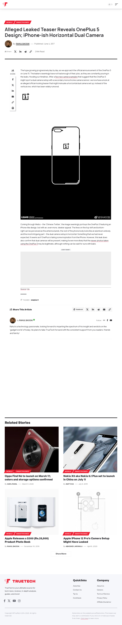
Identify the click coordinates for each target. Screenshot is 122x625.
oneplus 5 (34, 300)
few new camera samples (66, 76)
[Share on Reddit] (25, 51)
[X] (9, 600)
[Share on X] (15, 51)
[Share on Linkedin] (20, 51)
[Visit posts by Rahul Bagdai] (13, 320)
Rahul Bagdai (22, 43)
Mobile (9, 22)
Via (28, 289)
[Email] (13, 96)
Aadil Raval (12, 484)
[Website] (104, 320)
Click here (84, 618)
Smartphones (22, 22)
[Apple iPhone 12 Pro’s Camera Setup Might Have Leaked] (90, 512)
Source (23, 289)
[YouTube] (110, 320)
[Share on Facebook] (13, 79)
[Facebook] (107, 320)
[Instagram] (19, 600)
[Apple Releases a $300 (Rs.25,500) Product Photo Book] (32, 512)
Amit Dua (70, 484)
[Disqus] (61, 373)
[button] (117, 4)
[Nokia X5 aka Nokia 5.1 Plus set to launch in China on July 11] (90, 449)
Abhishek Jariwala (74, 546)
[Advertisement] (65, 268)
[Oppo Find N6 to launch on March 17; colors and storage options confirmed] (32, 449)
